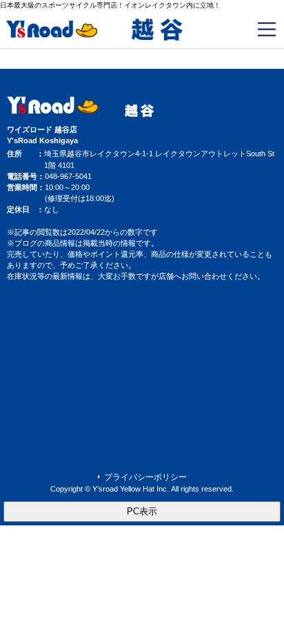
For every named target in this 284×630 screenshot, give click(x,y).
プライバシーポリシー (145, 477)
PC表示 (142, 511)
